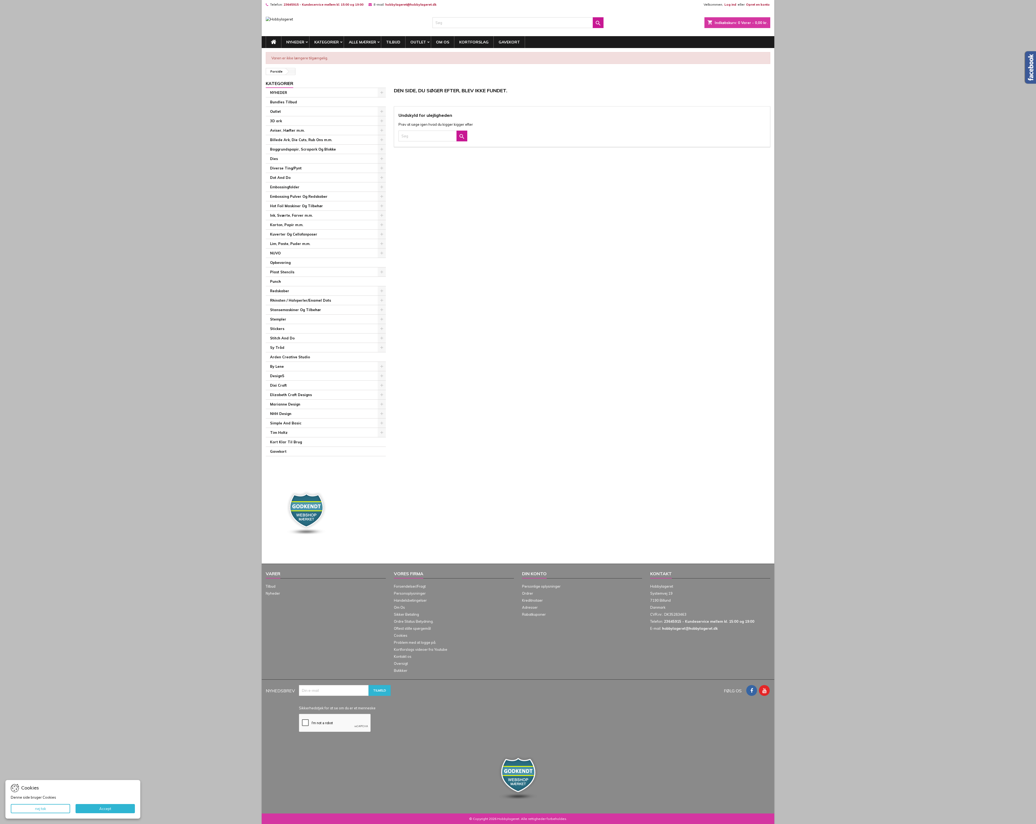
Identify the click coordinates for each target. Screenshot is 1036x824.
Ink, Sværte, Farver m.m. (291, 215)
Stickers (277, 328)
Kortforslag (474, 42)
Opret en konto (758, 4)
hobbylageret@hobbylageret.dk (411, 4)
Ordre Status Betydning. (414, 621)
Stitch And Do (282, 338)
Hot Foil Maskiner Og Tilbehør (296, 206)
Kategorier (326, 42)
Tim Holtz (279, 432)
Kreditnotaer (532, 600)
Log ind (730, 4)
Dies (274, 158)
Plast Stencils (282, 272)
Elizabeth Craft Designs (291, 395)
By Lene (277, 366)
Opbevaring (280, 262)
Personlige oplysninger (541, 586)
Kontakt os (402, 656)
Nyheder (273, 593)
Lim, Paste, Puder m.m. (290, 243)
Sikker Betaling (406, 614)
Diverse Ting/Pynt (286, 168)
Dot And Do (280, 177)
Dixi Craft (278, 385)
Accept (105, 808)
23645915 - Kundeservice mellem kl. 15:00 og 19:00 (323, 4)
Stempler (278, 319)
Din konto (534, 573)
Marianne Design (285, 404)
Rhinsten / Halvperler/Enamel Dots (300, 300)
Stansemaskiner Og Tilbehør (295, 310)
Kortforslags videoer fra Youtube (420, 649)
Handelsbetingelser (410, 600)
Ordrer (527, 593)
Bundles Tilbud (283, 102)
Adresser (530, 607)
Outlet (418, 42)
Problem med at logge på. (415, 642)
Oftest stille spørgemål (412, 628)
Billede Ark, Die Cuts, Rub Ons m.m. (301, 140)
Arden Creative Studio (290, 357)
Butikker (400, 670)
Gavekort (509, 42)
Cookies (400, 635)
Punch (275, 281)
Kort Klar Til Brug (286, 442)
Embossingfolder (284, 187)
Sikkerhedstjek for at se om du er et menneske (337, 708)
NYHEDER (295, 42)
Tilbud (393, 42)
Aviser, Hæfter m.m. (287, 130)
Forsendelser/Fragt (410, 586)
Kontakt (661, 573)
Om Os (442, 42)
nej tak (40, 808)
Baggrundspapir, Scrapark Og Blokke (303, 149)
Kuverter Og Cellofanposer (293, 234)
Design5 (277, 376)
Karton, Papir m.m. (286, 225)
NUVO (275, 253)
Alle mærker (362, 42)
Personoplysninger (410, 593)
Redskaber (279, 291)
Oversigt (401, 663)
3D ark (276, 121)
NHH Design (280, 413)
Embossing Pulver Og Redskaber (299, 196)
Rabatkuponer (534, 614)
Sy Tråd (277, 347)
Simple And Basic (285, 423)
